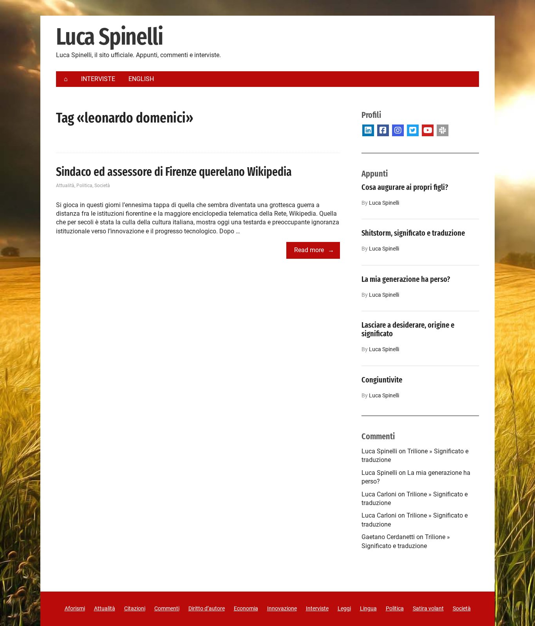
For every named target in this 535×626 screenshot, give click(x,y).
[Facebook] (383, 130)
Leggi (344, 608)
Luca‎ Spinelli (384, 203)
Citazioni (134, 608)
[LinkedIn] (368, 130)
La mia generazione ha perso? (405, 279)
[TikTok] (442, 130)
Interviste (317, 608)
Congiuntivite (381, 379)
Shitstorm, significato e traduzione (413, 233)
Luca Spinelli (109, 37)
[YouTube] (428, 130)
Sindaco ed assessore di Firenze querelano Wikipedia (174, 172)
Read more (309, 250)
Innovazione (282, 608)
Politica (84, 185)
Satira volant (428, 608)
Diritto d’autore (206, 608)
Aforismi (75, 608)
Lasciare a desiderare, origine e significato (407, 329)
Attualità (65, 185)
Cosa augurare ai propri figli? (404, 187)
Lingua (368, 608)
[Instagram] (398, 130)
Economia (246, 608)
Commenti (166, 608)
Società (102, 185)
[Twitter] (413, 130)
